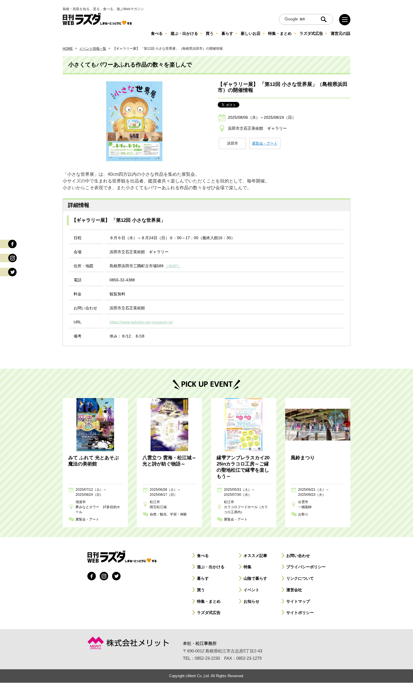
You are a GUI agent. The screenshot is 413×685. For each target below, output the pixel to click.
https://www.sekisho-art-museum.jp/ (141, 322)
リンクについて (300, 578)
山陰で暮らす (255, 578)
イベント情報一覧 (92, 49)
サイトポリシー (300, 612)
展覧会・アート (265, 143)
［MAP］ (173, 266)
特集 (247, 567)
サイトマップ (298, 601)
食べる (203, 555)
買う (201, 590)
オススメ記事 (255, 555)
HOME (68, 49)
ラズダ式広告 (209, 612)
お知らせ (251, 601)
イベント (251, 590)
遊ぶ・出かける (210, 567)
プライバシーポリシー (306, 567)
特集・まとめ (209, 601)
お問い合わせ (298, 555)
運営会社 (294, 590)
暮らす (203, 578)
